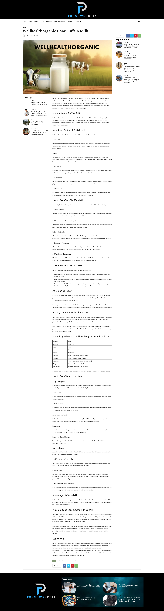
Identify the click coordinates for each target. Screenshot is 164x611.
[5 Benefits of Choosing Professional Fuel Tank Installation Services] (119, 45)
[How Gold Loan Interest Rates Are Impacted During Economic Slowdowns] (119, 54)
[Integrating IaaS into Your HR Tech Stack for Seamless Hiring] (69, 587)
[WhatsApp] (139, 35)
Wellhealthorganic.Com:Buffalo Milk (66, 561)
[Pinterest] (136, 35)
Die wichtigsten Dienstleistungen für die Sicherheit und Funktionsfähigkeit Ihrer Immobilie (132, 68)
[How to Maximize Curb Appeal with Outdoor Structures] (26, 122)
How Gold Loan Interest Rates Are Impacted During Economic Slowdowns (132, 56)
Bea (28, 35)
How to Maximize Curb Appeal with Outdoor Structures (38, 122)
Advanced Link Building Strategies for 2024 (86, 598)
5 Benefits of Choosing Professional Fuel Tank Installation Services (131, 45)
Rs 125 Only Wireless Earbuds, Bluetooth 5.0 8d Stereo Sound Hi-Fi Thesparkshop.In (129, 599)
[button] (139, 21)
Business (126, 42)
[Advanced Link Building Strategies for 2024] (69, 600)
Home (32, 119)
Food (24, 27)
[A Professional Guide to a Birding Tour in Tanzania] (26, 103)
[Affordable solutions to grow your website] (110, 587)
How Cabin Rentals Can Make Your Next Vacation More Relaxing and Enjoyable (132, 80)
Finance (33, 128)
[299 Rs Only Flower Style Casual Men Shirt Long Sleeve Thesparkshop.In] (26, 112)
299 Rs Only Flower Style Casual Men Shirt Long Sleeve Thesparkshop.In (39, 113)
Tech (78, 582)
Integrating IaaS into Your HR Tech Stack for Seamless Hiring (88, 586)
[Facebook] (128, 35)
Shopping (34, 109)
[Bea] (24, 36)
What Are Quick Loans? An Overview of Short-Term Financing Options (40, 132)
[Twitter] (132, 35)
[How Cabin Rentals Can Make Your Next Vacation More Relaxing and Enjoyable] (119, 78)
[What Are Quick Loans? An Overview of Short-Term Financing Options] (26, 131)
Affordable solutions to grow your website (128, 586)
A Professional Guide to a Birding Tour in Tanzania (39, 103)
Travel (33, 100)
